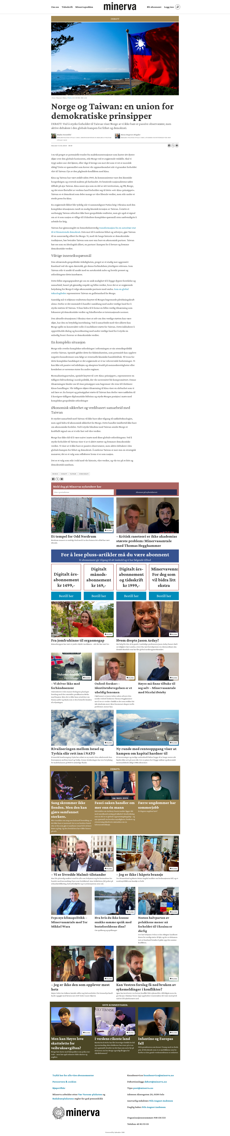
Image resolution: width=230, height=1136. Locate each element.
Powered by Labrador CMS (115, 1132)
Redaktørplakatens (63, 1098)
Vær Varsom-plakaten (90, 1094)
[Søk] (177, 7)
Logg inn (169, 7)
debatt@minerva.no (155, 1081)
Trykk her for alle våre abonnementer (73, 1075)
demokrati (84, 474)
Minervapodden (84, 7)
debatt (64, 474)
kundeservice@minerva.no (159, 1075)
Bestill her (66, 596)
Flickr (70, 98)
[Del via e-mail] (177, 145)
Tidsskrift (67, 7)
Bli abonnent (154, 7)
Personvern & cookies (64, 1081)
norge (55, 474)
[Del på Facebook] (169, 145)
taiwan (73, 474)
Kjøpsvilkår (58, 1088)
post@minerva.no (143, 1088)
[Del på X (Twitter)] (173, 145)
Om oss (55, 7)
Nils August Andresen (161, 1100)
